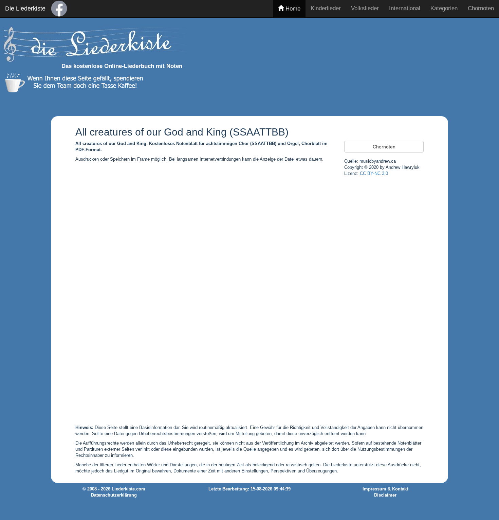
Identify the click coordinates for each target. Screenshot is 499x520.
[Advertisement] (372, 65)
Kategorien (444, 8)
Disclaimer (385, 495)
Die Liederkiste (25, 8)
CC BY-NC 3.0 (374, 173)
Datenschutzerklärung (114, 495)
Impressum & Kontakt (385, 489)
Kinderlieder (326, 8)
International (404, 8)
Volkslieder (365, 8)
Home (292, 8)
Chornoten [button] (384, 146)
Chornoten (481, 8)
